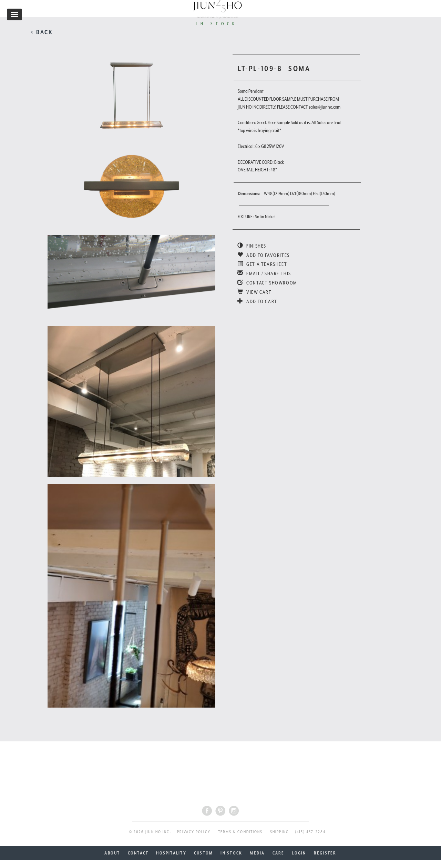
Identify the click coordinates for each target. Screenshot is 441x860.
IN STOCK (231, 853)
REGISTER (325, 853)
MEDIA (257, 853)
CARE (279, 853)
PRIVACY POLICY (194, 832)
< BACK (42, 32)
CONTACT (138, 853)
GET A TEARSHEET (266, 264)
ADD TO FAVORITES (267, 255)
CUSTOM (203, 853)
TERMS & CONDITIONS (240, 832)
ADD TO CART (261, 301)
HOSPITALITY (171, 853)
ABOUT (112, 853)
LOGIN (299, 853)
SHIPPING (279, 832)
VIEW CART (258, 292)
